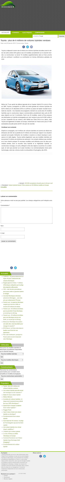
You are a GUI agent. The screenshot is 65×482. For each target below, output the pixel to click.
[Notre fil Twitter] (15, 268)
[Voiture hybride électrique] (7, 4)
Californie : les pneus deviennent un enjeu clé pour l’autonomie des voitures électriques (13, 278)
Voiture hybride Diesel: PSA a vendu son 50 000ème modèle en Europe (29, 185)
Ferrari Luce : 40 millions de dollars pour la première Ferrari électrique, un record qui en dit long (13, 311)
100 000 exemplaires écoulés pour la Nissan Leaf (38, 183)
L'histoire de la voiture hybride (11, 431)
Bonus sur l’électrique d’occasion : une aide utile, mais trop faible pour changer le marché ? (13, 324)
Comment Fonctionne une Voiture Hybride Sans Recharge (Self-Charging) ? (12, 440)
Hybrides (15, 32)
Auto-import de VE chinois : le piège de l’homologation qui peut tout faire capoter (13, 423)
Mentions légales (8, 478)
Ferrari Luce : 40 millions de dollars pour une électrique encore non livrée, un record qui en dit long (13, 317)
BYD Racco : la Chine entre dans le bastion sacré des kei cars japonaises (13, 330)
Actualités (4, 187)
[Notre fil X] (44, 456)
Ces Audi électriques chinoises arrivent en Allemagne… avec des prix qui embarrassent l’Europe (12, 298)
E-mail (2, 233)
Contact (6, 475)
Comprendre (39, 32)
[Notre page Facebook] (11, 268)
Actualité (5, 32)
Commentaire (5, 205)
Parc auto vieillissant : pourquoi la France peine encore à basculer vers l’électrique (12, 337)
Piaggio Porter (7, 410)
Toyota (26, 43)
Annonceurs (7, 477)
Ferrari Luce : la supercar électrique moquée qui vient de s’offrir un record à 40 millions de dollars (13, 304)
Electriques (27, 32)
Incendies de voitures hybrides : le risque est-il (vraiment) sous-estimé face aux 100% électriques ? (13, 401)
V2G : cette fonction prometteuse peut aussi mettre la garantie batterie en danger (13, 291)
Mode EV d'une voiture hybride (12, 394)
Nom (2, 226)
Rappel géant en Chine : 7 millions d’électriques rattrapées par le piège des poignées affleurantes (13, 285)
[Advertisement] (32, 19)
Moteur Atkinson (7, 397)
